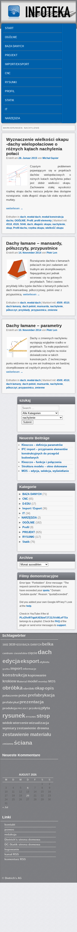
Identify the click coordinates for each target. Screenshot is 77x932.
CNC (7, 73)
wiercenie (20, 723)
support (61, 625)
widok (7, 723)
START (9, 28)
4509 (59, 302)
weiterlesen (14, 208)
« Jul (5, 807)
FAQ (57, 621)
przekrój (35, 708)
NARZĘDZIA (12, 118)
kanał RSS (12, 854)
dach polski (29, 306)
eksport (30, 661)
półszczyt (11, 310)
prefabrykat (10, 702)
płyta (45, 708)
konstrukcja (14, 675)
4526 (16, 224)
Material (22, 681)
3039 (12, 644)
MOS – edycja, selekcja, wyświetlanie (45, 470)
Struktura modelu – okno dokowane (44, 466)
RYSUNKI (11, 82)
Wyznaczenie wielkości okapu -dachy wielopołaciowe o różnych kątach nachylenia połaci (37, 146)
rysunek (13, 715)
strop (43, 716)
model (33, 681)
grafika (6, 669)
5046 (23, 224)
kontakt (10, 824)
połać (22, 695)
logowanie (12, 849)
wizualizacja (39, 723)
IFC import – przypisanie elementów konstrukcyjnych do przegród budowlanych (45, 453)
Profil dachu (20, 227)
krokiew (9, 681)
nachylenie (58, 224)
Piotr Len (52, 252)
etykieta (44, 662)
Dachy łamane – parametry (34, 325)
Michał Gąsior (51, 158)
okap (9, 227)
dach (23, 216)
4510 (66, 302)
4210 (19, 644)
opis (49, 688)
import (16, 668)
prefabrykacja (41, 695)
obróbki (28, 688)
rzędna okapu (36, 227)
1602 (5, 644)
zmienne (52, 310)
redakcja (10, 834)
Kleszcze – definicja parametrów (42, 444)
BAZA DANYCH (14, 46)
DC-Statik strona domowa (22, 844)
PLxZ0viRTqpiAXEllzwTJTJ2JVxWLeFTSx (44, 617)
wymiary (9, 728)
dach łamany (13, 306)
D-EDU (26, 503)
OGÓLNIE (11, 37)
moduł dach (34, 216)
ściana (23, 742)
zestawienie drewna (33, 728)
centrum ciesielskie (14, 653)
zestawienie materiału (26, 734)
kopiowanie (37, 675)
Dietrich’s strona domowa (22, 839)
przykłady (24, 310)
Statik (9, 100)
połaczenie (10, 695)
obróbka (12, 688)
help (28, 606)
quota (46, 590)
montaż (43, 681)
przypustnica (38, 310)
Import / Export (32, 508)
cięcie (32, 653)
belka (47, 644)
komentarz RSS (15, 859)
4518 (9, 224)
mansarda (43, 306)
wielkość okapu (54, 227)
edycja (11, 661)
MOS (51, 681)
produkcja (9, 708)
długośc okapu (42, 224)
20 (27, 795)
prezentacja (32, 701)
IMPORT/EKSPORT (17, 64)
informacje (29, 668)
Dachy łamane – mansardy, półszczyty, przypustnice (34, 245)
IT (6, 109)
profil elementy (43, 220)
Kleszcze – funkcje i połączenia (41, 462)
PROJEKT (11, 55)
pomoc (9, 829)
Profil (10, 91)
